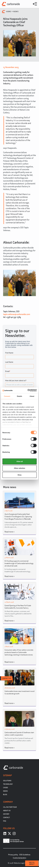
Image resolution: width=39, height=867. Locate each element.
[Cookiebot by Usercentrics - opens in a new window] (28, 390)
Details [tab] (19, 396)
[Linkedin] (4, 833)
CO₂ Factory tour (10, 807)
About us (7, 811)
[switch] (34, 439)
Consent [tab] (7, 396)
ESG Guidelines (24, 855)
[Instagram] (14, 833)
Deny (19, 475)
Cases (5, 788)
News (16, 11)
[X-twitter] (9, 833)
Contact (6, 817)
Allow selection (19, 468)
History (6, 814)
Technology (8, 784)
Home (8, 11)
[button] (35, 4)
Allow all (19, 461)
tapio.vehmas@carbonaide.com (16, 314)
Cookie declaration (19, 858)
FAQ (4, 821)
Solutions (7, 781)
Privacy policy (13, 855)
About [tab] (32, 396)
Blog (5, 794)
